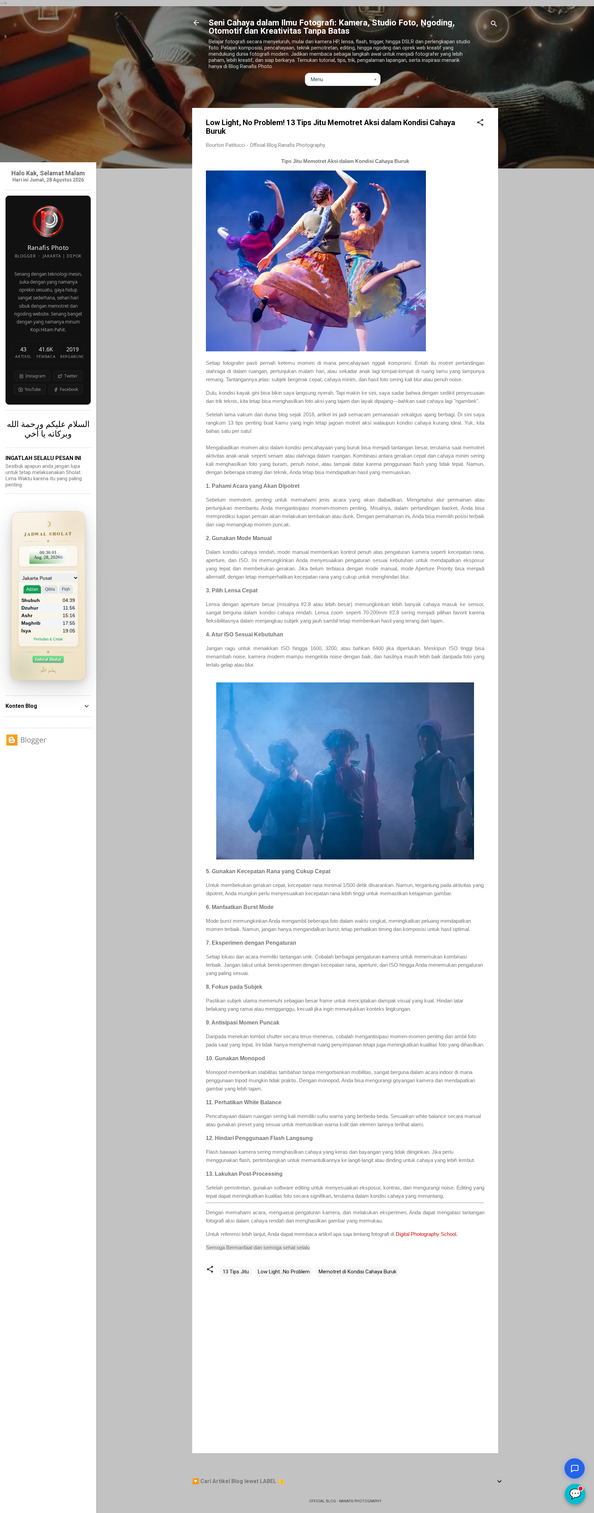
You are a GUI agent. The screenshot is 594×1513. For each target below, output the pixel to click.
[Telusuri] (494, 24)
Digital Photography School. (427, 1234)
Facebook (69, 389)
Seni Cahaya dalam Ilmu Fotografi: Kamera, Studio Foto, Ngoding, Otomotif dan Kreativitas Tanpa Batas (332, 27)
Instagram (35, 376)
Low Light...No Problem (284, 1272)
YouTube (33, 389)
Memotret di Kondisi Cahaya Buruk (357, 1272)
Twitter (71, 376)
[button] (480, 123)
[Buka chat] (574, 1468)
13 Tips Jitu (236, 1272)
